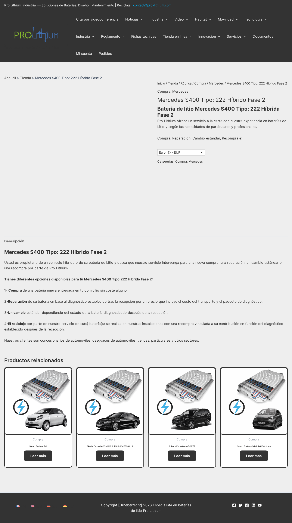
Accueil (10, 78)
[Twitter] (240, 505)
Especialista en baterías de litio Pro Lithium (32, 47)
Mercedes (216, 83)
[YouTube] (260, 505)
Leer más (38, 456)
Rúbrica (186, 83)
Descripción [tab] (14, 241)
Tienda (25, 78)
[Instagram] (247, 505)
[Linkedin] (253, 505)
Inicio (161, 83)
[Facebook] (234, 505)
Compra (200, 83)
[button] (141, 19)
